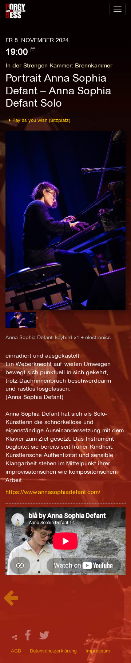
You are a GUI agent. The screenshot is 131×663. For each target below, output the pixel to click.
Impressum (98, 651)
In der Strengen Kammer (38, 65)
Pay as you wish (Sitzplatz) (40, 120)
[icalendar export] (33, 49)
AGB (16, 651)
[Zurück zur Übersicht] (10, 601)
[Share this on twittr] (44, 637)
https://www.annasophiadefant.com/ (52, 492)
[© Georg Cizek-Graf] (65, 219)
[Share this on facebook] (28, 637)
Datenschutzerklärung (53, 651)
